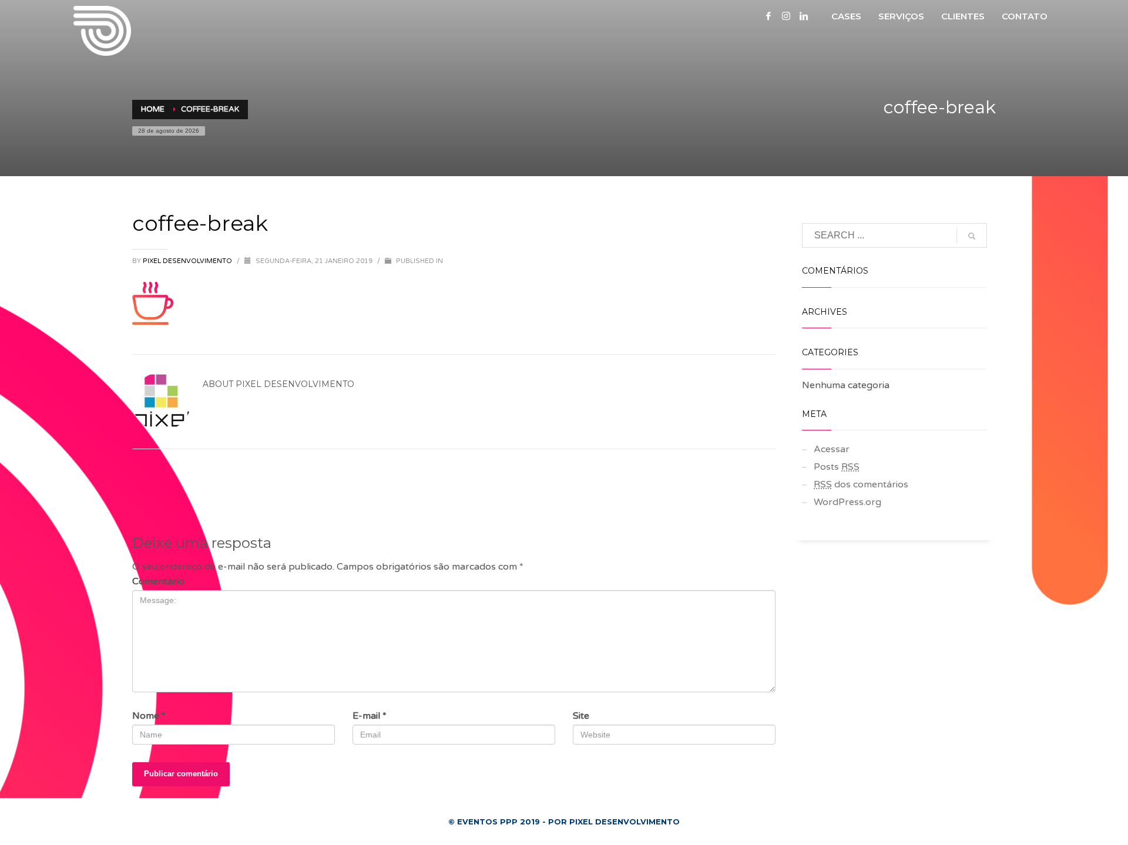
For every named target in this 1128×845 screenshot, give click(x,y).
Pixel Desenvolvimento (188, 261)
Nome (149, 716)
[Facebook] (768, 16)
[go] (971, 236)
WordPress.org (847, 502)
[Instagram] (786, 16)
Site (581, 716)
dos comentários (861, 484)
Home (152, 109)
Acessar (832, 449)
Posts (837, 467)
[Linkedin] (804, 16)
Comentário (158, 581)
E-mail (369, 716)
